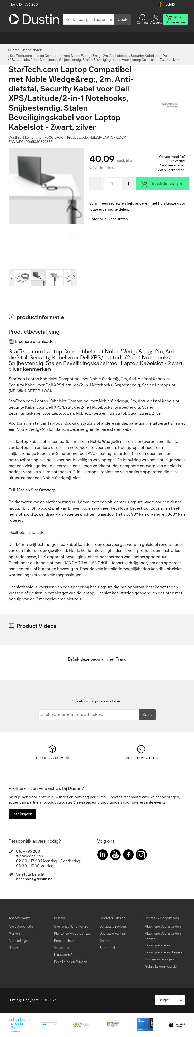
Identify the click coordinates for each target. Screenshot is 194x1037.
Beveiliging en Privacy (70, 962)
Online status (109, 941)
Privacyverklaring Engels (163, 952)
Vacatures (61, 948)
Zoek (122, 19)
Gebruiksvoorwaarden (162, 966)
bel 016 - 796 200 (24, 4)
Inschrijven (22, 814)
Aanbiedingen (19, 941)
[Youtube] (115, 856)
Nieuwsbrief (63, 955)
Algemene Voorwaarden (163, 926)
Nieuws (14, 948)
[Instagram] (141, 856)
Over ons (60, 926)
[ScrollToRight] (74, 277)
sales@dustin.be (39, 879)
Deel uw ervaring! (113, 933)
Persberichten (64, 941)
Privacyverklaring (158, 945)
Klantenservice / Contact (73, 933)
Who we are (79, 926)
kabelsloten (118, 219)
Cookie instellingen (159, 959)
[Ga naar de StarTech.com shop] (172, 105)
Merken (14, 933)
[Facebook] (128, 856)
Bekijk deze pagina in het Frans (97, 659)
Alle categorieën (21, 926)
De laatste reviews (113, 926)
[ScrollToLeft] (11, 277)
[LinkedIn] (102, 856)
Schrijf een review (104, 203)
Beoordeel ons (110, 948)
